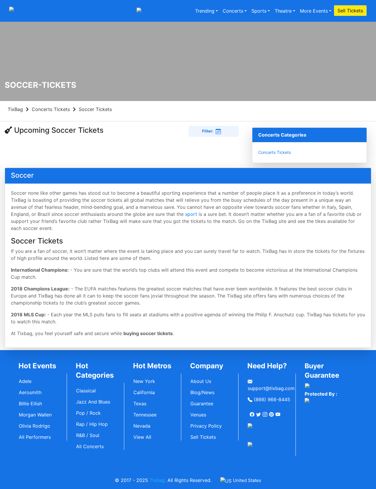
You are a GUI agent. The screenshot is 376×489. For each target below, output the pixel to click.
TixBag (15, 109)
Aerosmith (30, 392)
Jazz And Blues (93, 402)
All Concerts (90, 446)
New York (144, 381)
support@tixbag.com (271, 388)
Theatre (283, 11)
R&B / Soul (87, 435)
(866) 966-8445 (271, 399)
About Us (200, 381)
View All (142, 437)
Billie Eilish (30, 403)
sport (191, 214)
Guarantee (201, 403)
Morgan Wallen (35, 415)
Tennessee (145, 415)
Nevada (141, 426)
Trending (204, 11)
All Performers (35, 437)
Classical (86, 391)
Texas (139, 403)
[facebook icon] (252, 412)
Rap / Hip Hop (92, 424)
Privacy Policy (206, 426)
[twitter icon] (259, 412)
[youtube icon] (278, 412)
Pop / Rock (88, 413)
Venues (198, 415)
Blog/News (202, 392)
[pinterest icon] (272, 412)
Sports (258, 11)
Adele (25, 381)
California (144, 392)
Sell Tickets (350, 11)
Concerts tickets (274, 152)
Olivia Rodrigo (34, 426)
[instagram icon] (265, 412)
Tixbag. (158, 480)
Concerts (233, 11)
